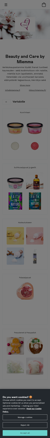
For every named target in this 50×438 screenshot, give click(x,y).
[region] (25, 413)
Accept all (25, 433)
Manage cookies (25, 417)
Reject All (25, 425)
